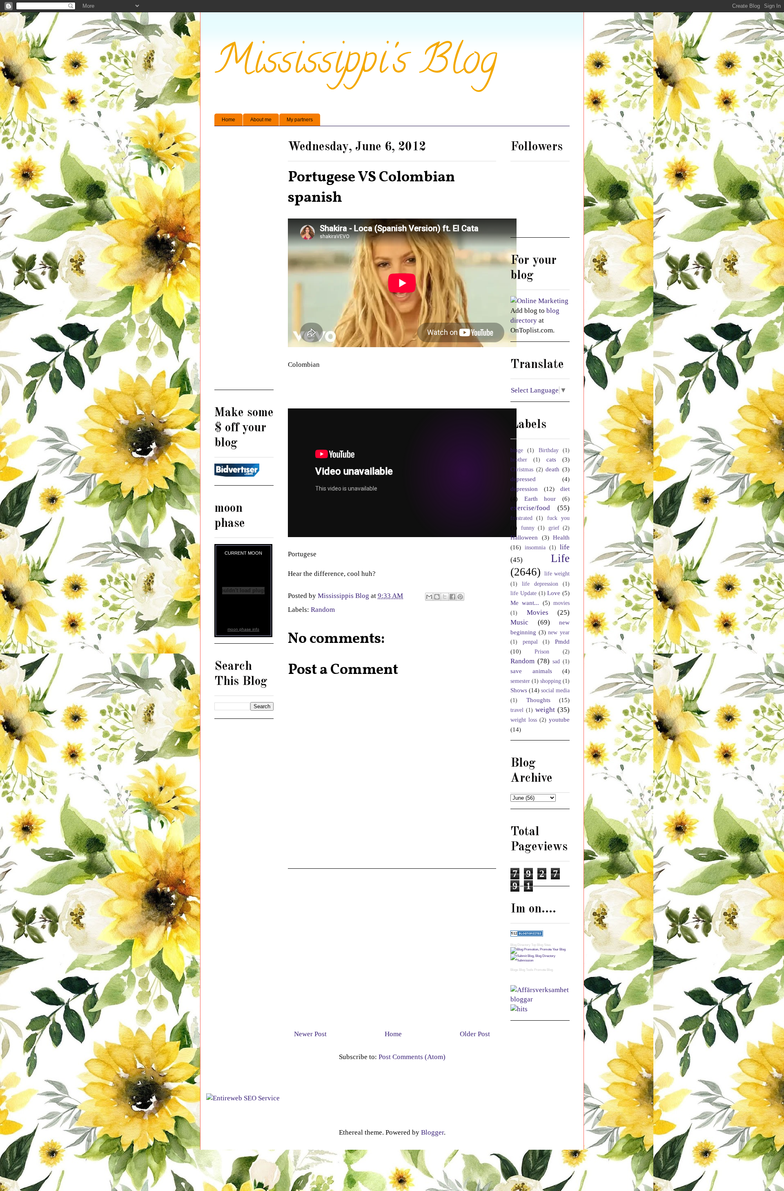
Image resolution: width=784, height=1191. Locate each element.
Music (519, 622)
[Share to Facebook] (452, 597)
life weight (557, 574)
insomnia (535, 547)
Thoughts (538, 699)
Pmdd (562, 641)
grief (553, 528)
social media (555, 690)
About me (261, 120)
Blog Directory (520, 945)
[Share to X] (445, 597)
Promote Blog (543, 970)
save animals (531, 670)
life (565, 547)
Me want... (524, 602)
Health (561, 537)
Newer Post (310, 1034)
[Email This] (429, 597)
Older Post (475, 1034)
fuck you (558, 518)
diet (565, 488)
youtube (559, 719)
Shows (518, 690)
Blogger (432, 1132)
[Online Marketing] (539, 301)
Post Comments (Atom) (412, 1057)
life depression (540, 584)
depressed (523, 478)
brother (518, 460)
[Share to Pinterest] (460, 597)
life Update (523, 593)
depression (524, 488)
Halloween (524, 537)
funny (528, 528)
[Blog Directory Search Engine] (540, 960)
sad (556, 661)
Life (560, 558)
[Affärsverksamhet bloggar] (540, 999)
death (552, 469)
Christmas (521, 469)
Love (553, 592)
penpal (530, 642)
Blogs (514, 970)
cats (551, 459)
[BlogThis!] (437, 597)
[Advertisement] (392, 946)
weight (545, 710)
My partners (300, 120)
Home (228, 120)
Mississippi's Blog (355, 64)
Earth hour (540, 498)
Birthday (549, 450)
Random (323, 609)
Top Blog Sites (541, 945)
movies (561, 603)
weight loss (523, 720)
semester (520, 681)
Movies (537, 612)
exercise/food (530, 508)
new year (559, 632)
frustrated (521, 518)
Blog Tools (526, 970)
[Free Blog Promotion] (538, 949)
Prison (542, 652)
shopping (550, 681)
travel (516, 710)
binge (516, 450)
